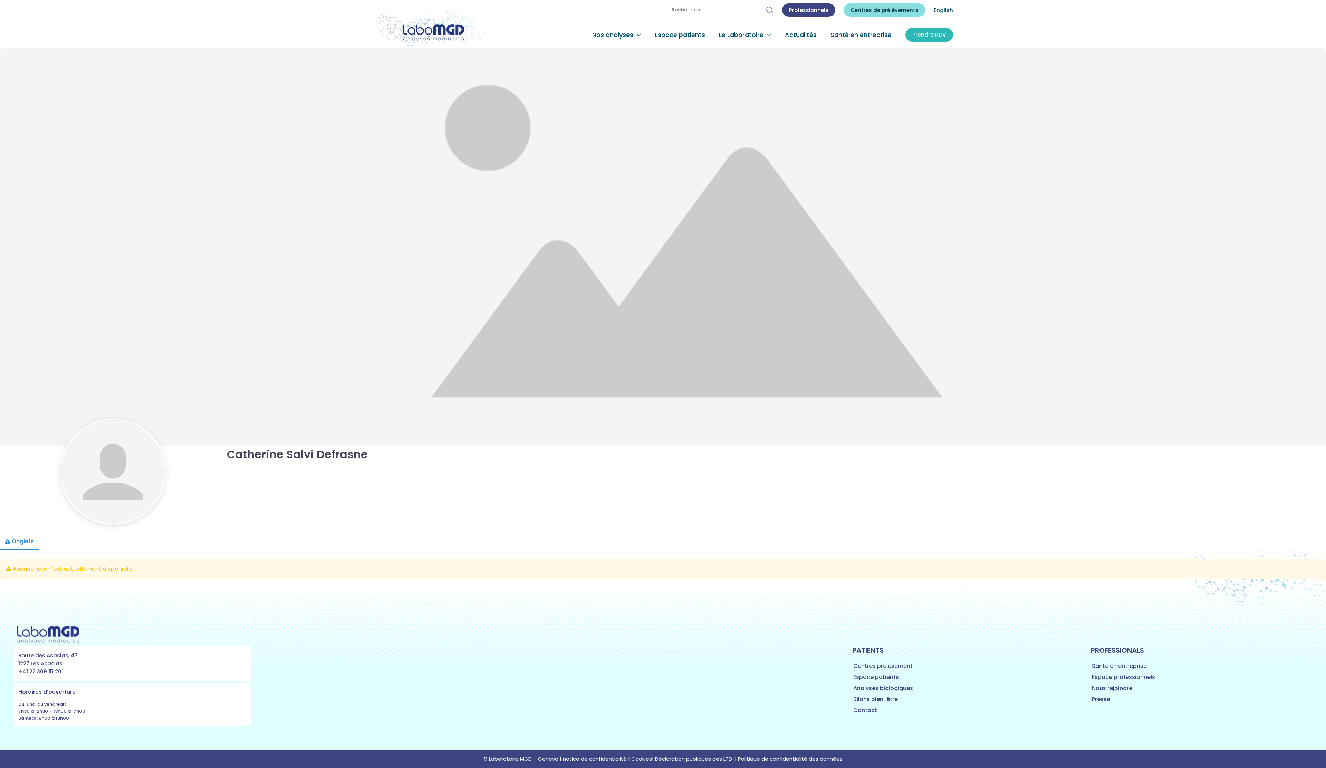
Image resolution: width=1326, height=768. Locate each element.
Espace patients (680, 34)
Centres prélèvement (883, 666)
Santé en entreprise (861, 34)
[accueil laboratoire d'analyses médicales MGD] (431, 29)
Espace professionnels (1123, 677)
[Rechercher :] (719, 10)
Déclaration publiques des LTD (693, 758)
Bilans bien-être (875, 699)
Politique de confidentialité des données (790, 758)
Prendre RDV (929, 35)
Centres (885, 10)
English (943, 10)
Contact (865, 710)
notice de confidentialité (595, 758)
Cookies (641, 758)
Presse (1101, 699)
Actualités (801, 34)
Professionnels (808, 10)
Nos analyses (612, 34)
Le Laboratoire (741, 34)
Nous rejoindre (1112, 688)
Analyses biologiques (883, 688)
